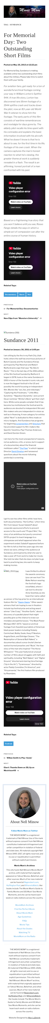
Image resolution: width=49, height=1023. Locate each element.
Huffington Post (13, 885)
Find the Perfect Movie (24, 909)
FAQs (24, 921)
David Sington (18, 451)
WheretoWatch (32, 885)
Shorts (21, 295)
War (29, 295)
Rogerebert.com (31, 882)
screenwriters (22, 424)
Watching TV (24, 932)
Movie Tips (24, 925)
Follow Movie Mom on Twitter (24, 831)
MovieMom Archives (24, 905)
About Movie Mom (24, 913)
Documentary (10, 295)
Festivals (8, 744)
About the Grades (24, 929)
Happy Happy (24, 602)
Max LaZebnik (34, 1018)
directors (37, 424)
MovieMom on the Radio (24, 936)
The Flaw (24, 448)
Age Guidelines (24, 917)
